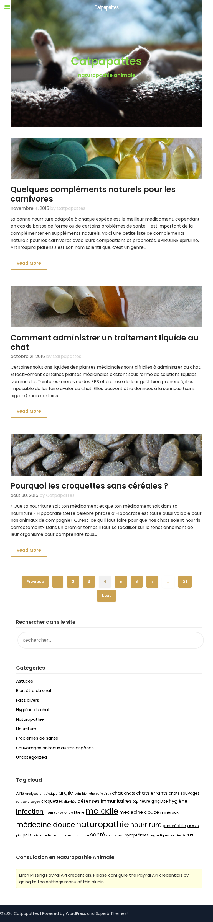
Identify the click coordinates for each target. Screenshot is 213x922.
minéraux (169, 812)
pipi (19, 835)
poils (27, 835)
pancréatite (174, 825)
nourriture (146, 825)
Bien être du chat (34, 690)
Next (106, 595)
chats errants (152, 793)
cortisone (22, 802)
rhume (84, 835)
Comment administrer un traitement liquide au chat (105, 342)
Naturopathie (30, 719)
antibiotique (48, 794)
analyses (32, 794)
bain (77, 794)
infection (30, 811)
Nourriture (26, 729)
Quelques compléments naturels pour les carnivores (93, 194)
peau (193, 825)
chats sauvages (184, 793)
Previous (35, 581)
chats (129, 793)
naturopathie (102, 824)
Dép (135, 802)
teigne (154, 835)
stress (119, 835)
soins (110, 835)
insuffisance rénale (59, 813)
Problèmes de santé (37, 738)
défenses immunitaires (104, 801)
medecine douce (139, 812)
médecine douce (45, 825)
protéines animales (57, 835)
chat (117, 793)
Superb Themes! (112, 913)
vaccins (176, 835)
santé (97, 834)
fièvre (144, 801)
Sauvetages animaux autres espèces (55, 748)
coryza (35, 802)
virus (188, 834)
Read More (29, 263)
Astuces (24, 681)
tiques (164, 835)
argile (66, 793)
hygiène (178, 801)
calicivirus (103, 794)
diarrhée (70, 802)
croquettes (52, 801)
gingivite (159, 801)
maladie (102, 811)
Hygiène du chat (33, 709)
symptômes (137, 835)
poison (37, 835)
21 (185, 581)
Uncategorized (31, 757)
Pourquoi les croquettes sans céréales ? (89, 486)
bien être (88, 794)
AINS (20, 793)
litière (79, 812)
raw (75, 835)
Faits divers (27, 700)
